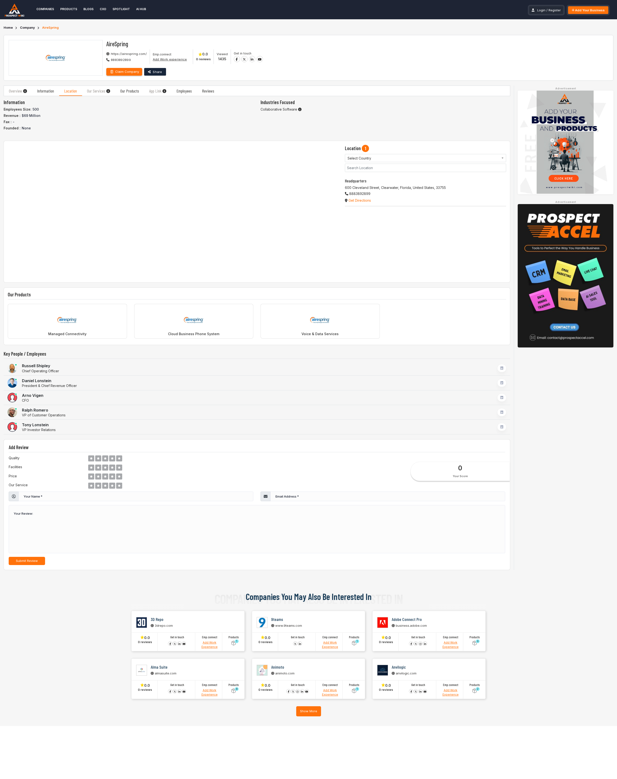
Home (8, 27)
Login (541, 10)
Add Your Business (589, 10)
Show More (308, 711)
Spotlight (121, 9)
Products (68, 9)
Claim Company (126, 71)
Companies (45, 9)
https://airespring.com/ (129, 54)
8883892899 (121, 60)
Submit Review (27, 561)
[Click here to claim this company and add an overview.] (25, 91)
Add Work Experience (209, 645)
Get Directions (359, 200)
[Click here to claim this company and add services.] (108, 91)
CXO (103, 9)
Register (555, 10)
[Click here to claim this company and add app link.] (164, 91)
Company (27, 27)
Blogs (88, 9)
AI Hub (141, 9)
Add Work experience (170, 59)
